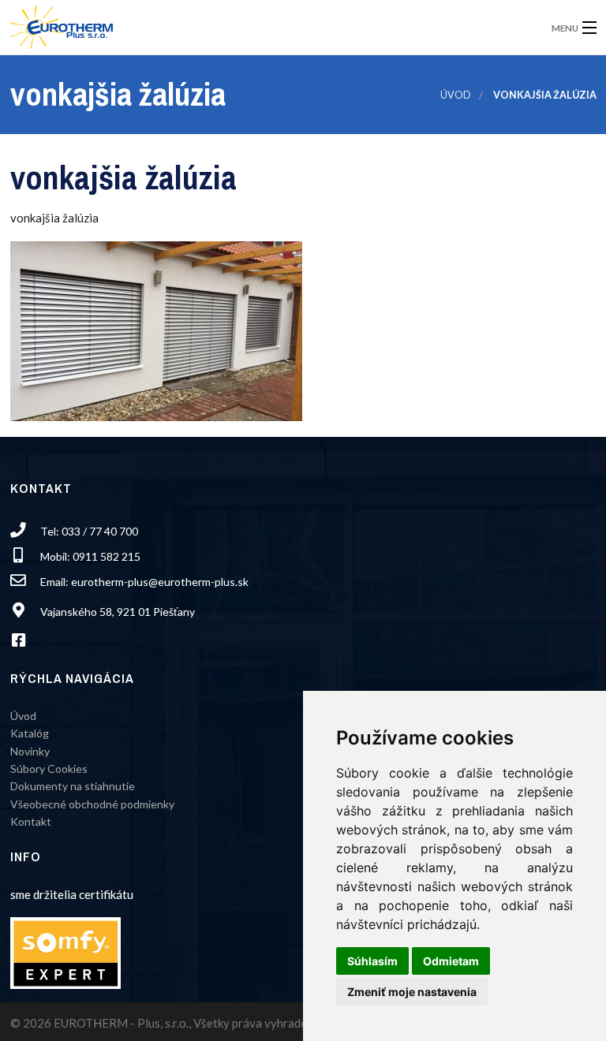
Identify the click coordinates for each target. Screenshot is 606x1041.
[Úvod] (61, 22)
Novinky (30, 751)
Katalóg (29, 733)
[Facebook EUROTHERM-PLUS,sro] (24, 641)
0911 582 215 (106, 556)
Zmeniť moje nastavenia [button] (412, 991)
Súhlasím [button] (372, 961)
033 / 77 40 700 (100, 531)
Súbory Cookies (49, 768)
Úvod (455, 95)
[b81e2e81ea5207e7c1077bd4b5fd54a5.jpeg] (156, 330)
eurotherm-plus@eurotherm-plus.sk (160, 581)
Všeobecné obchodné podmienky (92, 804)
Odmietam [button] (451, 961)
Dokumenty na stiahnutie (72, 786)
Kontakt (30, 821)
